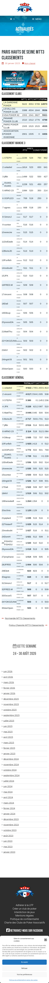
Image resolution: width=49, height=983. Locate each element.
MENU (38, 19)
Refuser (24, 968)
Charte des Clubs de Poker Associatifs (24, 922)
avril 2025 (8, 737)
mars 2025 (8, 742)
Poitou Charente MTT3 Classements (26, 625)
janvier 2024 (9, 813)
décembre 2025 (11, 699)
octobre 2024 (10, 770)
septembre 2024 (11, 775)
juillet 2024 (8, 781)
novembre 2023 (11, 824)
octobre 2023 (10, 830)
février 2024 (9, 808)
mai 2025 (8, 731)
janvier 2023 (9, 852)
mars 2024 (8, 803)
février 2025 (9, 748)
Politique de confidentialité (24, 919)
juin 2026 (7, 671)
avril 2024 (8, 797)
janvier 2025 (9, 753)
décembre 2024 (11, 759)
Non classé (29, 63)
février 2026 (9, 688)
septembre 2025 (11, 715)
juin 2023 (7, 841)
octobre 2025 (10, 709)
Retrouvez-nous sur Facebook (26, 931)
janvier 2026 (9, 693)
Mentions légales (24, 915)
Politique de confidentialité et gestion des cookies (23, 980)
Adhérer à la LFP (24, 905)
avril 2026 (8, 677)
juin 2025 (7, 726)
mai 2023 (8, 846)
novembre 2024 (11, 764)
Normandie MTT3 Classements (20, 618)
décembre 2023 (11, 819)
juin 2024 (7, 786)
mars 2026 (8, 682)
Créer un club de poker (24, 908)
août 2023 (8, 835)
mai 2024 (8, 792)
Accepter (24, 962)
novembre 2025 (11, 704)
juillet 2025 (8, 720)
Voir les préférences (24, 975)
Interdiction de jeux (24, 912)
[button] (45, 940)
